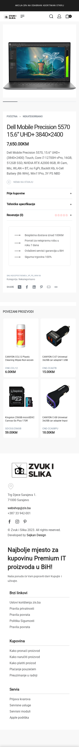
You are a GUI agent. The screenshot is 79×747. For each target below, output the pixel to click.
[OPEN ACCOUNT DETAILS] (59, 16)
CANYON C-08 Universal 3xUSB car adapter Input (54, 419)
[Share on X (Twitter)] (19, 287)
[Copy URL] (56, 287)
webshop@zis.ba (19, 508)
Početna (12, 116)
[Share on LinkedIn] (34, 287)
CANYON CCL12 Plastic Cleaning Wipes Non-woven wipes (19, 358)
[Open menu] (22, 16)
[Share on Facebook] (27, 287)
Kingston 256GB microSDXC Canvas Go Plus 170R (20, 419)
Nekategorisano (33, 116)
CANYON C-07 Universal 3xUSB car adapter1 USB (55, 358)
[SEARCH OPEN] (51, 16)
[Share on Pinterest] (41, 287)
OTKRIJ (60, 5)
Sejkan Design (36, 535)
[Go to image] (10, 101)
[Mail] (48, 287)
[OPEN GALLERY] (39, 61)
